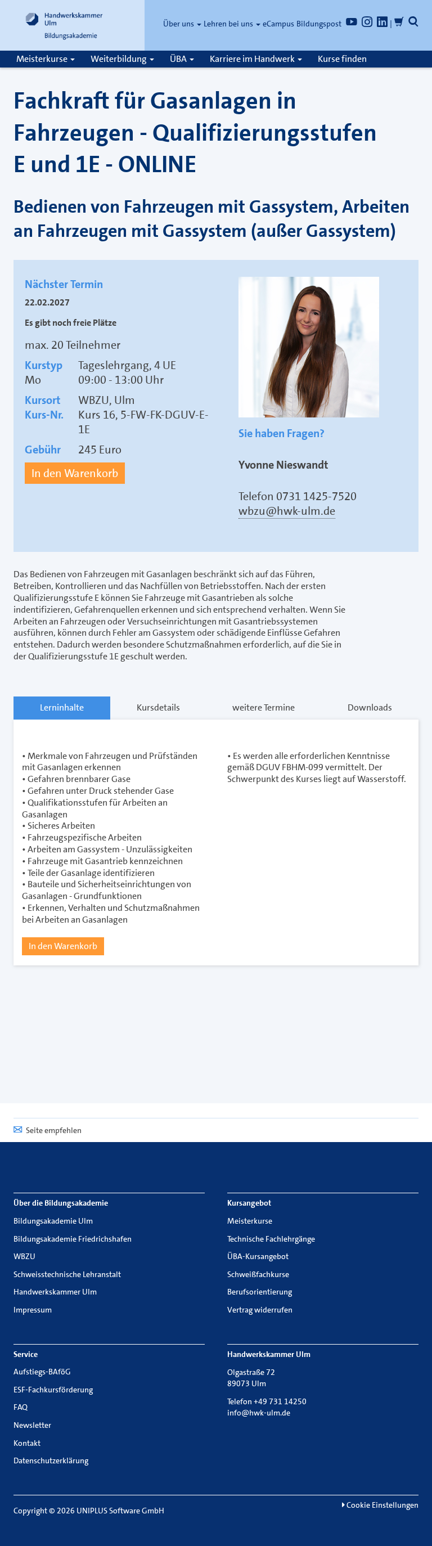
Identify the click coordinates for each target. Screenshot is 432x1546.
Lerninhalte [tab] (62, 707)
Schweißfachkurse (258, 1274)
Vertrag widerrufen (259, 1310)
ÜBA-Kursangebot (258, 1256)
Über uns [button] (179, 24)
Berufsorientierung (259, 1292)
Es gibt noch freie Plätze (70, 323)
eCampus (278, 24)
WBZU (24, 1256)
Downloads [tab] (370, 707)
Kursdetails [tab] (158, 707)
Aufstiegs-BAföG (42, 1372)
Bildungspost (318, 24)
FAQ (21, 1407)
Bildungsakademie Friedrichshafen (73, 1239)
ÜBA (179, 59)
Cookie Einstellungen (381, 1505)
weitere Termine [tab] (263, 707)
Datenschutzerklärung (51, 1460)
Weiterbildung (119, 59)
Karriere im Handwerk (253, 59)
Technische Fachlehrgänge (271, 1239)
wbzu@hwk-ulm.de (286, 511)
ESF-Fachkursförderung (53, 1390)
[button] (413, 23)
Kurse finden (342, 59)
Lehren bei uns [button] (229, 24)
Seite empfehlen (54, 1130)
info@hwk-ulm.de (258, 1413)
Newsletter (32, 1425)
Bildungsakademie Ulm (53, 1221)
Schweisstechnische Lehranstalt (67, 1274)
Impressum (33, 1310)
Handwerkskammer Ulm (55, 1292)
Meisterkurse (42, 59)
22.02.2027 (47, 302)
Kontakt (27, 1443)
